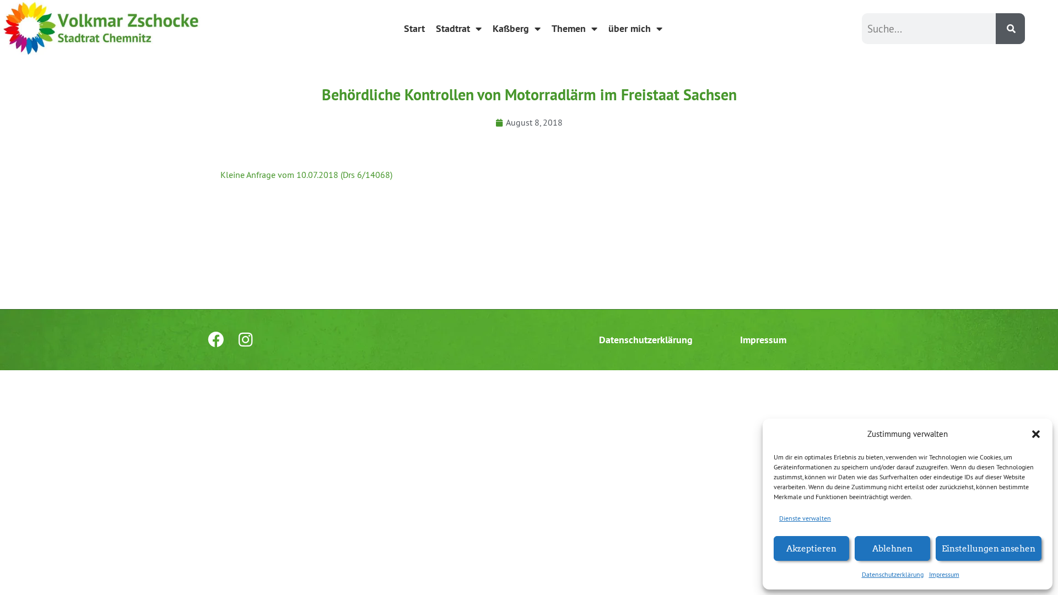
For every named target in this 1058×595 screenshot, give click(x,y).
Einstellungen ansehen (988, 548)
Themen (569, 28)
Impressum (944, 574)
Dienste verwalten (805, 518)
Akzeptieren (811, 548)
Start (414, 28)
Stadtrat (453, 28)
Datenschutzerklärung (893, 574)
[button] (1035, 434)
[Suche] (1010, 28)
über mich (629, 28)
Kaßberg (511, 28)
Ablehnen (892, 548)
